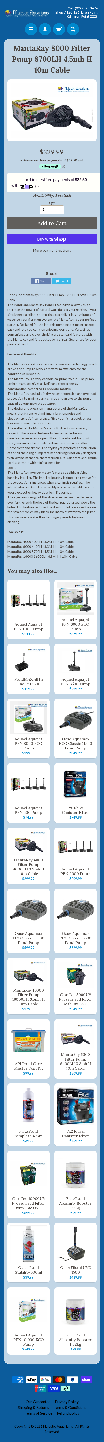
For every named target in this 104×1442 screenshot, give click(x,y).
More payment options (52, 250)
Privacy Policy (67, 1401)
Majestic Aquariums (58, 1426)
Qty (52, 203)
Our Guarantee (38, 1401)
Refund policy (68, 1413)
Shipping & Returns (33, 1407)
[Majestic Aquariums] (28, 12)
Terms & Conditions (70, 1407)
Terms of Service (38, 1413)
